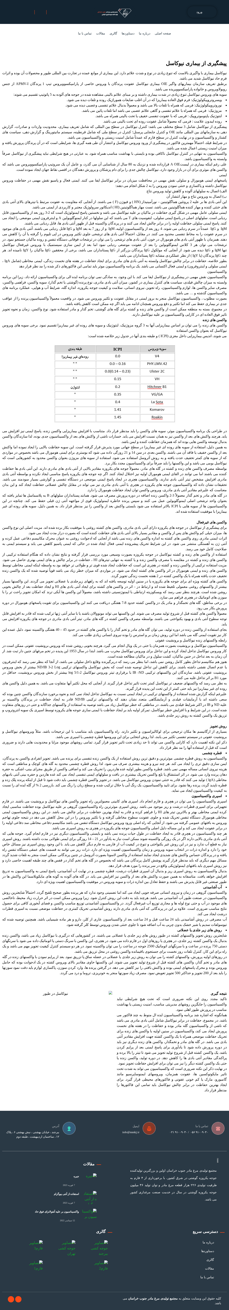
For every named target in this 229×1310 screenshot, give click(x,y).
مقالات (100, 33)
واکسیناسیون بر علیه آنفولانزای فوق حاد (57, 1211)
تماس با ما (85, 33)
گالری (113, 33)
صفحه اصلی (163, 33)
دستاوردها (128, 33)
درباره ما (144, 33)
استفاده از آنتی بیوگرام (66, 1194)
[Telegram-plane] (18, 1299)
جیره (76, 1176)
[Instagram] (11, 1299)
